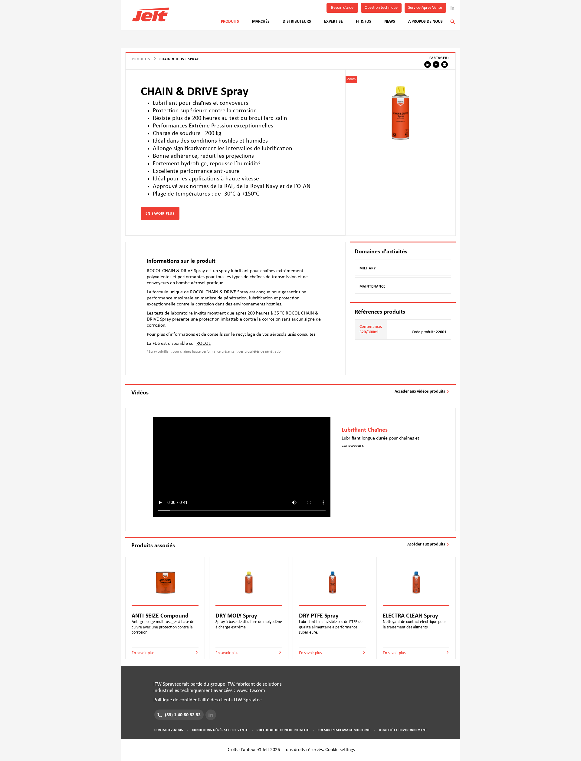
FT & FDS (363, 21)
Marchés (261, 21)
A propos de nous (425, 21)
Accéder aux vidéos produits (420, 391)
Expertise (333, 21)
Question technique (381, 7)
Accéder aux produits (426, 544)
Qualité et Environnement (403, 730)
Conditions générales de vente (220, 730)
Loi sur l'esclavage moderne (344, 730)
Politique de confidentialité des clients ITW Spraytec (207, 700)
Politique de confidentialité (283, 730)
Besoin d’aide (342, 7)
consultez (306, 334)
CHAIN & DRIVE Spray (179, 59)
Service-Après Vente (425, 7)
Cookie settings (340, 749)
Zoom (351, 79)
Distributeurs (297, 21)
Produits (230, 21)
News (389, 21)
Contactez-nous (168, 730)
